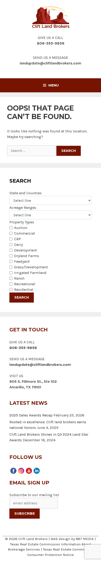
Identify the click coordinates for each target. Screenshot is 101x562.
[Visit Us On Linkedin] (36, 470)
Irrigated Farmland (30, 272)
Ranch (19, 278)
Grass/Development (31, 267)
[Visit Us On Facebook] (13, 470)
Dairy (18, 244)
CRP (17, 239)
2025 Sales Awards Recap (31, 415)
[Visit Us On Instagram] (21, 470)
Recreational (24, 284)
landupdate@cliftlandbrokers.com (50, 63)
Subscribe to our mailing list (34, 495)
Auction (20, 227)
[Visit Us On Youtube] (29, 470)
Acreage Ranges (22, 207)
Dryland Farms (26, 256)
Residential (23, 289)
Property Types (21, 222)
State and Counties (25, 193)
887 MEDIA (85, 539)
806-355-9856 (23, 347)
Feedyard (22, 261)
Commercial (24, 233)
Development (25, 250)
